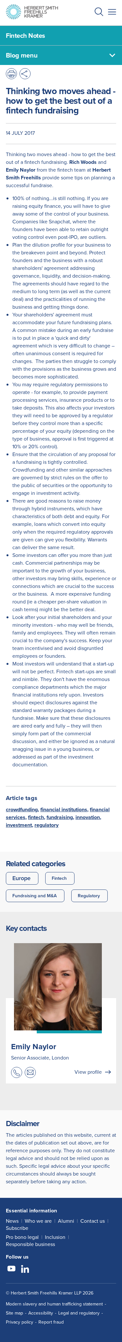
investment (19, 825)
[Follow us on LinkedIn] (25, 1269)
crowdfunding (22, 809)
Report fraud (51, 1322)
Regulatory (89, 895)
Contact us (92, 1221)
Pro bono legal (22, 1237)
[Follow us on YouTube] (11, 1269)
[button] (99, 12)
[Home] (32, 12)
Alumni (66, 1221)
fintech (36, 817)
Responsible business (30, 1244)
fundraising (60, 817)
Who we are (38, 1221)
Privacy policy (19, 1322)
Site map (14, 1313)
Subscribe (17, 1228)
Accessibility (40, 1313)
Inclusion (55, 1237)
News (12, 1221)
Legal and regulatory (79, 1313)
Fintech (59, 878)
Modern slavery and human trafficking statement (54, 1304)
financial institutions (63, 809)
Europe (21, 878)
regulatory (46, 825)
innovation (87, 817)
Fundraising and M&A (34, 895)
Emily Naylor (33, 1046)
